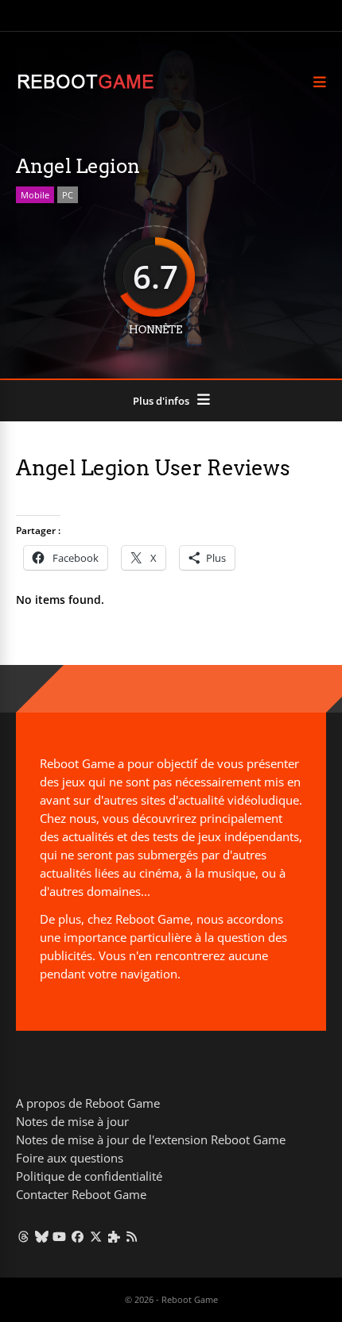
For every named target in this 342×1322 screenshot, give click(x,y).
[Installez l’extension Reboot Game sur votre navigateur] (114, 1236)
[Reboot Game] (85, 87)
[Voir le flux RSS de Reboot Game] (132, 1236)
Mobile (35, 195)
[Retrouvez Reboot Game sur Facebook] (77, 1236)
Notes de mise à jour (72, 1121)
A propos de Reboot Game (88, 1103)
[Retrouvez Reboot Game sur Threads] (23, 1236)
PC (67, 195)
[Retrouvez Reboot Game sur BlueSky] (41, 1236)
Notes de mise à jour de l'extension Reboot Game (151, 1139)
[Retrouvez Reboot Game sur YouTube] (60, 1236)
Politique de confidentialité (89, 1176)
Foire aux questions (69, 1158)
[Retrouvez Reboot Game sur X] (95, 1236)
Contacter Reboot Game (81, 1194)
